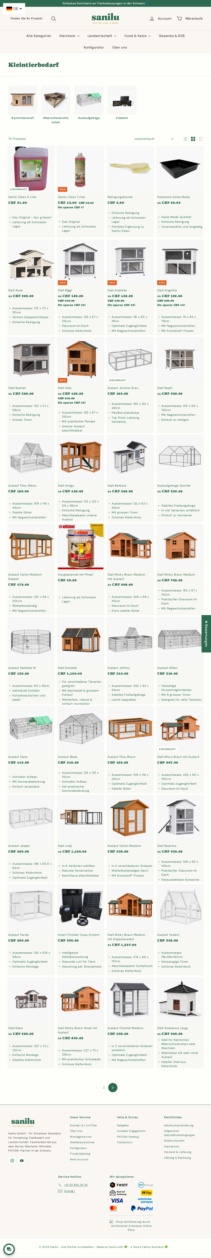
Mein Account (79, 1159)
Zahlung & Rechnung (177, 1158)
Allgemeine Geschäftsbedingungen (179, 1133)
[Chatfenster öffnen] (9, 1249)
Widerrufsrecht (174, 1140)
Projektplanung (80, 1153)
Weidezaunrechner (82, 1142)
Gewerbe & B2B (172, 36)
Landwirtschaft (100, 36)
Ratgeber (123, 1125)
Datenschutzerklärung (178, 1125)
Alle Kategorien (39, 36)
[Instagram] (12, 1160)
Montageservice (81, 1136)
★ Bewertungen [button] (206, 634)
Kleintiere (68, 36)
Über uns (119, 47)
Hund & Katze (136, 36)
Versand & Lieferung (177, 1152)
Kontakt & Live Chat (83, 1125)
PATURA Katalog (128, 1136)
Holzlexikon (124, 1142)
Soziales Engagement (131, 1131)
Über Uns (76, 1131)
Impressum (171, 1146)
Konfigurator (94, 47)
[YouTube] (22, 1160)
